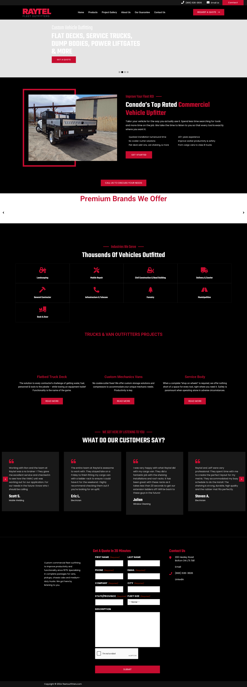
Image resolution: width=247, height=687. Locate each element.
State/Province (105, 596)
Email (131, 570)
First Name (102, 557)
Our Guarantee (142, 12)
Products (92, 12)
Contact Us (159, 12)
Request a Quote (207, 12)
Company (101, 583)
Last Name (134, 557)
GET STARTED (138, 154)
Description (103, 609)
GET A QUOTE (64, 59)
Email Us (215, 2)
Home (81, 12)
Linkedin (179, 579)
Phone (99, 570)
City (130, 583)
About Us (126, 12)
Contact (233, 2)
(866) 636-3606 (194, 2)
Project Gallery (109, 12)
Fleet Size (133, 596)
